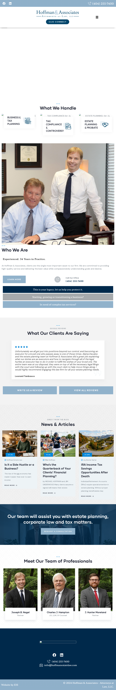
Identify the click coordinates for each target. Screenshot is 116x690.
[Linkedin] (10, 3)
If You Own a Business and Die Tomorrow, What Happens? (96, 468)
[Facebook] (4, 3)
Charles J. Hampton (20, 612)
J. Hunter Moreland (58, 612)
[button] (97, 17)
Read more (10, 493)
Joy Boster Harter (95, 612)
